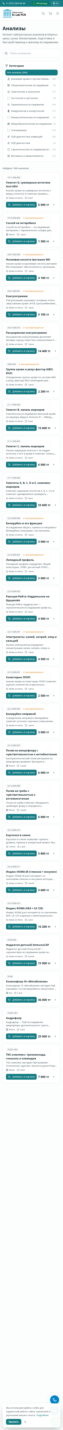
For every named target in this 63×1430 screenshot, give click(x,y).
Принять (14, 1421)
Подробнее (42, 1415)
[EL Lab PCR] (14, 13)
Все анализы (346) (17, 72)
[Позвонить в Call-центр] (54, 1399)
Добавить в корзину (23, 204)
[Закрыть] (25, 1421)
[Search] (43, 13)
